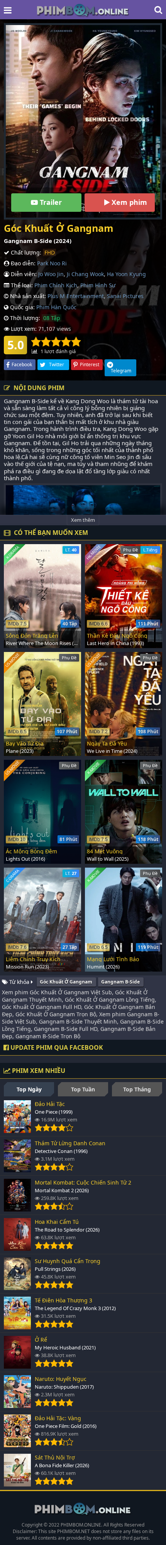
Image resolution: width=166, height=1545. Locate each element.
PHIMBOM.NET (73, 1531)
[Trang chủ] (83, 9)
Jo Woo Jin (51, 274)
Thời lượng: (24, 318)
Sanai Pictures (125, 296)
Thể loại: (21, 285)
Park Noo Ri (52, 263)
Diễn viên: (23, 274)
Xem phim (128, 202)
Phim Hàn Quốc (56, 307)
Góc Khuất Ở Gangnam (66, 982)
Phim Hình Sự (97, 285)
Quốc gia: (21, 307)
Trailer (50, 202)
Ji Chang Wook (85, 274)
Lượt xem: (23, 328)
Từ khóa (19, 981)
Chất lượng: (25, 252)
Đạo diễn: (22, 263)
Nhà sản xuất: (27, 296)
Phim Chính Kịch (55, 285)
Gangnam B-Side (120, 982)
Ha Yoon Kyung (126, 274)
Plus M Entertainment (75, 296)
